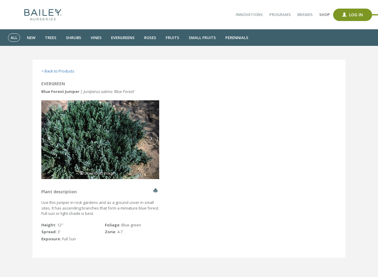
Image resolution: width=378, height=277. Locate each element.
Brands (305, 14)
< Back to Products (57, 71)
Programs (280, 14)
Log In (355, 14)
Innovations (249, 14)
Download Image (99, 173)
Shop (324, 14)
